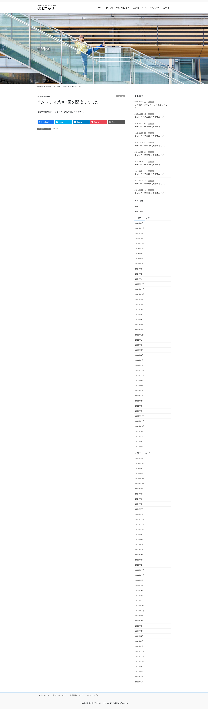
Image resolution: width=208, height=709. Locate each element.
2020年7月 (139, 436)
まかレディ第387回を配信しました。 (150, 193)
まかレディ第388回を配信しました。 (150, 184)
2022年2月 (139, 360)
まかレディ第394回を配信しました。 (150, 126)
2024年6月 (139, 259)
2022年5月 (139, 350)
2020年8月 (139, 431)
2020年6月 (139, 442)
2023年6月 (139, 309)
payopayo (139, 211)
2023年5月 (139, 314)
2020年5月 (139, 447)
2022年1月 (139, 365)
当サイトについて (59, 695)
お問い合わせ (44, 695)
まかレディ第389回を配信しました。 (150, 174)
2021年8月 (139, 381)
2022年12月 (139, 335)
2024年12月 (139, 243)
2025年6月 (139, 238)
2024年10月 (139, 248)
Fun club (120, 96)
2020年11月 (139, 421)
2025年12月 (139, 228)
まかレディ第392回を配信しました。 (150, 146)
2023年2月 (139, 330)
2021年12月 (139, 370)
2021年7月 (139, 386)
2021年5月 (139, 396)
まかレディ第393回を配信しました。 (150, 136)
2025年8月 (139, 233)
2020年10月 (139, 426)
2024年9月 (139, 254)
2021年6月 (139, 391)
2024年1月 (139, 279)
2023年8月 (139, 304)
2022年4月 (139, 355)
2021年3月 (139, 406)
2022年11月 (139, 340)
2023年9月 (139, 299)
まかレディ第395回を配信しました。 (150, 117)
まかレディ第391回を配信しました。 (150, 155)
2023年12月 (139, 284)
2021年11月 (139, 375)
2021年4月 (139, 401)
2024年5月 (139, 264)
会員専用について (76, 695)
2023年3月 (139, 325)
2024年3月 (139, 269)
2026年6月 (139, 223)
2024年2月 (139, 274)
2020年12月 (139, 416)
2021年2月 (139, 411)
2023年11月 (139, 289)
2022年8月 (139, 345)
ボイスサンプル (92, 695)
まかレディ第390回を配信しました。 (150, 164)
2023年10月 (139, 294)
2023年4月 (139, 320)
